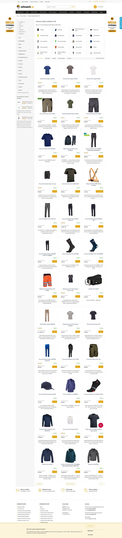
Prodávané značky (44, 522)
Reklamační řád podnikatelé (23, 516)
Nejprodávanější (61, 58)
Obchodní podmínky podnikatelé (24, 513)
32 (104, 484)
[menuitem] (20, 12)
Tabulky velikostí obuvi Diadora (46, 516)
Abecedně (69, 58)
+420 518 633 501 (92, 514)
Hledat (73, 6)
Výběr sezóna (22, 31)
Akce (20, 24)
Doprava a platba (25, 2)
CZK (89, 1)
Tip (20, 27)
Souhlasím (90, 525)
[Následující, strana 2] (101, 484)
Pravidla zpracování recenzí (23, 520)
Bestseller (21, 33)
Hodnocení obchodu (34, 2)
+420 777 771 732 (92, 518)
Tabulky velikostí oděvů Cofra (46, 518)
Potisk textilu (47, 2)
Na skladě (22, 22)
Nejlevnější (47, 58)
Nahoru (39, 484)
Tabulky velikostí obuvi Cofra (46, 514)
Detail (54, 86)
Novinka (21, 26)
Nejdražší (54, 58)
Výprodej (21, 29)
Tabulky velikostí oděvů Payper (46, 520)
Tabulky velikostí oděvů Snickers (46, 513)
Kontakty (41, 2)
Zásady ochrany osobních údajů (24, 518)
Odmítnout (90, 530)
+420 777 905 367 (92, 508)
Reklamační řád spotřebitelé (23, 514)
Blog (19, 2)
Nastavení (90, 534)
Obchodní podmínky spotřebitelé (24, 511)
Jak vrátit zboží (21, 509)
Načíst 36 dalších (70, 484)
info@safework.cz (92, 510)
